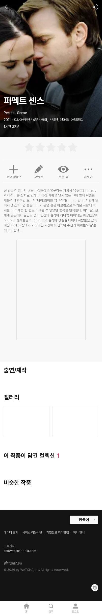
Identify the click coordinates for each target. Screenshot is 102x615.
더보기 (88, 177)
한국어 (84, 520)
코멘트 (38, 177)
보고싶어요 (13, 177)
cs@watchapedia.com (20, 551)
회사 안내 (79, 532)
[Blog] (94, 587)
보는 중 (63, 177)
